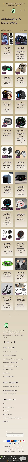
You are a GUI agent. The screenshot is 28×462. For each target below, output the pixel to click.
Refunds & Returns (8, 407)
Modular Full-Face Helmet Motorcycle (7, 132)
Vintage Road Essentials (10, 390)
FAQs (4, 404)
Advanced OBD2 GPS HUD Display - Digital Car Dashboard (21, 189)
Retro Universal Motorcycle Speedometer (21, 163)
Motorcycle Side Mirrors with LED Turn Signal (21, 300)
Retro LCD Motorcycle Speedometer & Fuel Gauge (7, 163)
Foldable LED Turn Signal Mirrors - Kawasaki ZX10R (7, 300)
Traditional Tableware (9, 355)
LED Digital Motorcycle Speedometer (7, 78)
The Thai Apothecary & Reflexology (13, 359)
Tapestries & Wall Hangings (11, 366)
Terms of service (19, 449)
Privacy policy (10, 449)
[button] (3, 10)
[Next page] (18, 315)
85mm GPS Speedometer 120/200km (21, 214)
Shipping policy (20, 451)
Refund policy (21, 446)
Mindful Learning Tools (9, 394)
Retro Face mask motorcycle (7, 48)
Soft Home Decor (8, 369)
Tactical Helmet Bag (20, 77)
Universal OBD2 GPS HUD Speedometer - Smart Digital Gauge (20, 50)
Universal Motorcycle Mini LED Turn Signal (21, 274)
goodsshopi (13, 446)
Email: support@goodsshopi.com (12, 418)
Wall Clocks (6, 373)
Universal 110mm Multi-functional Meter (7, 245)
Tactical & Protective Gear (11, 387)
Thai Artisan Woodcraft (10, 352)
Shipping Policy (7, 414)
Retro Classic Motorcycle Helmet (21, 104)
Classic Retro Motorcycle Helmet (7, 104)
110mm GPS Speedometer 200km (21, 245)
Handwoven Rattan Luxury (10, 362)
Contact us (6, 411)
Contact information (10, 451)
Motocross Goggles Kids (7, 273)
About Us (5, 421)
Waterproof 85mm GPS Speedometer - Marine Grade (7, 215)
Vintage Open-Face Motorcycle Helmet (7, 188)
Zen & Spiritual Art (8, 376)
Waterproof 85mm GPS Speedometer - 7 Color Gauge (21, 133)
